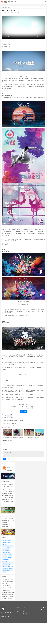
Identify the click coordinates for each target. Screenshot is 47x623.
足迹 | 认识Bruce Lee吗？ (12, 583)
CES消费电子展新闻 (7, 518)
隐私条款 (25, 610)
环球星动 (6, 581)
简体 (12, 1)
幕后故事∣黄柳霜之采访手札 (12, 588)
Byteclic (7, 616)
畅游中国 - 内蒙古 (7, 579)
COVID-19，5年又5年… (8, 497)
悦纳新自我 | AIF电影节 (13, 581)
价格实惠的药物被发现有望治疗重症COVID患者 (13, 487)
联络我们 (19, 610)
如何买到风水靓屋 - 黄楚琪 (12, 592)
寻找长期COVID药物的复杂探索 (10, 493)
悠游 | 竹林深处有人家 (11, 423)
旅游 (6, 7)
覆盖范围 (25, 614)
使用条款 (25, 608)
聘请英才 (19, 612)
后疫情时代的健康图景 (8, 484)
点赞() (24, 411)
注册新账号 (9, 458)
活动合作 (25, 612)
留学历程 (6, 594)
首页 (3, 7)
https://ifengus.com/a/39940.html (15, 420)
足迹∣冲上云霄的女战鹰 (11, 590)
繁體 (15, 1)
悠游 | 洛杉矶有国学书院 (12, 425)
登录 (5, 458)
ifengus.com (10, 468)
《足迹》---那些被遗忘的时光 (12, 585)
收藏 (4, 427)
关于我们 (19, 608)
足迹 (5, 583)
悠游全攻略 (10, 7)
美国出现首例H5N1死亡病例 (9, 501)
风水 (5, 592)
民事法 (5, 596)
